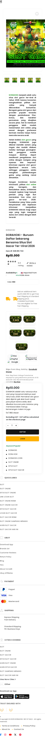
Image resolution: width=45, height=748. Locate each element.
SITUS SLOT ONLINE (8, 492)
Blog (2, 561)
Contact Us (19, 729)
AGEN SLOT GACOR (8, 525)
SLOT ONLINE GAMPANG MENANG (14, 521)
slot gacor (26, 140)
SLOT (2, 484)
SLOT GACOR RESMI (8, 517)
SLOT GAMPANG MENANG (10, 671)
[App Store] (7, 697)
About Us (6, 729)
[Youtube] (11, 735)
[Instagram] (6, 735)
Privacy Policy (29, 726)
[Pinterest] (21, 735)
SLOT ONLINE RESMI (8, 501)
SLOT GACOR (5, 655)
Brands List (4, 548)
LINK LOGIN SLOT (7, 497)
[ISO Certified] (9, 709)
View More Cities (7, 679)
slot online (31, 184)
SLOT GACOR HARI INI (9, 529)
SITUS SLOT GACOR (8, 509)
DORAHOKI (13, 95)
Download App (6, 544)
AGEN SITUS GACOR (8, 667)
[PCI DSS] (2, 710)
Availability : (11, 274)
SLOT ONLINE (5, 488)
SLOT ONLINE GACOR (9, 505)
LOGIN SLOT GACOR (8, 513)
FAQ (1, 565)
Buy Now (17, 382)
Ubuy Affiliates (6, 573)
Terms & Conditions (10, 726)
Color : (11, 282)
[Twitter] (16, 735)
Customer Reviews (8, 552)
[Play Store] (22, 697)
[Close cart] (1, 1)
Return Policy (5, 557)
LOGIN (22, 439)
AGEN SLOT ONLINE (8, 663)
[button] (37, 14)
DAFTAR (23, 432)
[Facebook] (2, 735)
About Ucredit (6, 569)
